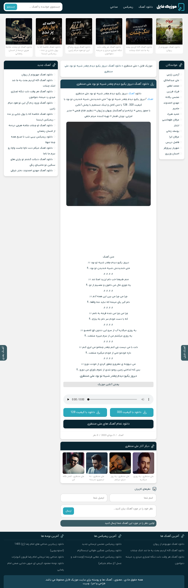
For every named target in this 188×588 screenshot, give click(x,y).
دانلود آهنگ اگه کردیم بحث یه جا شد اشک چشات (157, 550)
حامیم (176, 108)
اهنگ (150, 99)
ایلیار (176, 125)
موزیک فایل (146, 66)
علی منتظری (130, 66)
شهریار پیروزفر (171, 148)
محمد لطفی (173, 86)
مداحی (114, 7)
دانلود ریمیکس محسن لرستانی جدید (102, 544)
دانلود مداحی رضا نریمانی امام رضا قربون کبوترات (38, 557)
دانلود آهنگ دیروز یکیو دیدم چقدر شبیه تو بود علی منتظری (113, 84)
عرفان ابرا (174, 137)
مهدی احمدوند (171, 103)
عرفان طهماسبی (170, 120)
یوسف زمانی (172, 131)
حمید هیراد (173, 114)
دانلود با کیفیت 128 (82, 412)
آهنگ (131, 93)
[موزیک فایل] (170, 7)
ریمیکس (128, 7)
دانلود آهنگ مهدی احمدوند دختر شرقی (32, 170)
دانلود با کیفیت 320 (129, 412)
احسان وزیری (172, 153)
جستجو (11, 7)
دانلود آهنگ (146, 7)
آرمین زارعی (173, 74)
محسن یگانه (172, 97)
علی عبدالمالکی (171, 80)
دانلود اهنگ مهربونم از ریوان (37, 74)
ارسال (68, 511)
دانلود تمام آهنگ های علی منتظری (108, 424)
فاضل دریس (172, 142)
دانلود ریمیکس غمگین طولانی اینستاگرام (99, 550)
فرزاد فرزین (173, 91)
